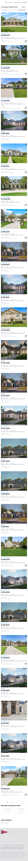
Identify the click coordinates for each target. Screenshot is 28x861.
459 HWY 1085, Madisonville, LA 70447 (11, 202)
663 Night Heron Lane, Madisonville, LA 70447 (13, 529)
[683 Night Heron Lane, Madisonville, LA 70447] (14, 251)
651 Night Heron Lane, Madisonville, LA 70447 (12, 693)
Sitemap (15, 848)
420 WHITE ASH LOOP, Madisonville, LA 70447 (13, 562)
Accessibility (20, 848)
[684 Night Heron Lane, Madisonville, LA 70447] (14, 448)
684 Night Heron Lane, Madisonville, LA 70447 (13, 464)
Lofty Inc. (8, 845)
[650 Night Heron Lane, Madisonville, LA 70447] (14, 481)
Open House (7, 809)
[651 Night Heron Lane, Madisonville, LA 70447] (14, 677)
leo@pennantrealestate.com (15, 839)
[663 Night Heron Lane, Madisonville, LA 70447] (14, 514)
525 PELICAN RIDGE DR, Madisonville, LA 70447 (13, 38)
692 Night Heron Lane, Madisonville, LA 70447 (13, 366)
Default (23, 7)
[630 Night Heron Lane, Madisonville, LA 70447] (14, 415)
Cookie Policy (17, 847)
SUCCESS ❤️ (17, 2)
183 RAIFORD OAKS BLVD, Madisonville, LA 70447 (13, 661)
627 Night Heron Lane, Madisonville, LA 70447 (13, 136)
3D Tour (20, 812)
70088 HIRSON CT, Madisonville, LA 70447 (12, 792)
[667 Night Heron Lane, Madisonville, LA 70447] (14, 743)
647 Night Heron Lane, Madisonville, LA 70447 (13, 595)
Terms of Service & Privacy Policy (7, 847)
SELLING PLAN (8, 2)
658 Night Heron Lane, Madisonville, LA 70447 (13, 726)
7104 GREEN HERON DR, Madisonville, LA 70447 (13, 169)
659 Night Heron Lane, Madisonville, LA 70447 (13, 628)
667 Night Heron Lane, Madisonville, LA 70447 (13, 759)
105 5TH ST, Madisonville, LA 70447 (10, 71)
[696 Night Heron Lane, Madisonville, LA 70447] (14, 383)
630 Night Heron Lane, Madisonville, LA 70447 (13, 431)
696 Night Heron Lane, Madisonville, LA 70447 (13, 398)
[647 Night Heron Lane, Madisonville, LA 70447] (14, 579)
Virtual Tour (7, 812)
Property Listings (9, 848)
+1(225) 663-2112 (4, 839)
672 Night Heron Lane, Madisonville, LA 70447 (13, 300)
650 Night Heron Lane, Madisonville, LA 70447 (13, 497)
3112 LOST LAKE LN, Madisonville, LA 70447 (12, 235)
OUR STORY (24, 2)
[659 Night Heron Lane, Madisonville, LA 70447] (14, 612)
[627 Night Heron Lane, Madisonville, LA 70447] (14, 120)
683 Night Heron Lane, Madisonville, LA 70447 (13, 267)
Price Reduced (20, 809)
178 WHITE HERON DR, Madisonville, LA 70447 (13, 333)
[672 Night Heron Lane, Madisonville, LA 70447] (14, 284)
